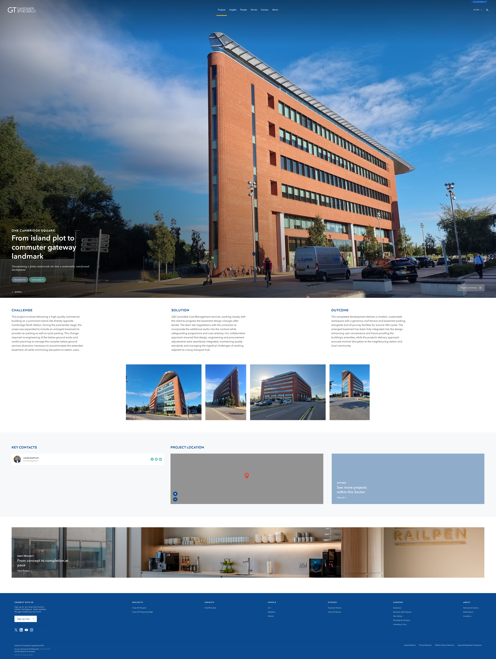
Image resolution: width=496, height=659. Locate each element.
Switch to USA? (45, 649)
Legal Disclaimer (410, 645)
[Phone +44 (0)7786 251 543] (156, 459)
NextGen (271, 612)
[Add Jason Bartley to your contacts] (152, 459)
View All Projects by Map (142, 612)
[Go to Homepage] (22, 10)
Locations (467, 616)
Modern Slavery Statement (444, 645)
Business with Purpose (402, 612)
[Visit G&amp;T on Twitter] (16, 629)
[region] (247, 479)
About (275, 10)
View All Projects (139, 608)
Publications (468, 612)
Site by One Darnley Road (23, 655)
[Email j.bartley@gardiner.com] (160, 459)
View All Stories (334, 612)
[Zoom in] (175, 494)
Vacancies (397, 608)
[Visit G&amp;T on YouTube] (26, 629)
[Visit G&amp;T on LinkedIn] (21, 629)
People (243, 10)
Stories (254, 10)
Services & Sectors (470, 608)
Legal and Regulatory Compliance (470, 645)
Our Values (397, 616)
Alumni (271, 616)
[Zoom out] (175, 499)
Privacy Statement (425, 645)
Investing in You (399, 624)
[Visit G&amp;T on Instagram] (31, 629)
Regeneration (20, 280)
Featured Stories (334, 608)
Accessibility (479, 2)
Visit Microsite (210, 608)
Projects (221, 10)
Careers (264, 10)
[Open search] (487, 10)
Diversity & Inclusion (401, 620)
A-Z (269, 608)
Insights (232, 10)
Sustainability (38, 280)
